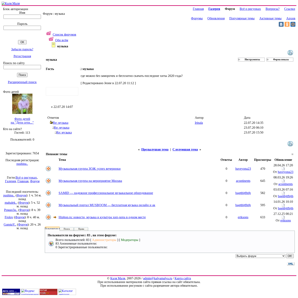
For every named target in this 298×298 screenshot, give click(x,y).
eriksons (243, 217)
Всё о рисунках (26, 177)
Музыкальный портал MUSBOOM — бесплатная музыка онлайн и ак (107, 205)
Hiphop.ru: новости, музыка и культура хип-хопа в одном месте (102, 217)
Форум (35, 181)
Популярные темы (242, 18)
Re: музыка (60, 122)
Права (81, 229)
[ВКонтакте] (281, 24)
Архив (290, 18)
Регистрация (22, 56)
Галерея (10, 181)
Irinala (199, 122)
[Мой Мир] (292, 24)
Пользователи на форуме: (57, 228)
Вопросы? (273, 9)
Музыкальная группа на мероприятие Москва (90, 180)
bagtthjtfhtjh (243, 193)
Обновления (216, 18)
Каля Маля (117, 278)
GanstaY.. (10, 224)
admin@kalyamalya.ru (157, 278)
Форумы (197, 18)
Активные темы (270, 18)
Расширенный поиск (22, 82)
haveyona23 (243, 168)
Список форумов (64, 34)
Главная (22, 181)
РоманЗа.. (10, 210)
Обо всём (61, 40)
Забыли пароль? (22, 49)
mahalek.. (11, 202)
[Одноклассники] (287, 24)
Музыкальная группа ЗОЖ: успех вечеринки (90, 168)
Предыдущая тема (154, 149)
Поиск (67, 229)
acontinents (243, 180)
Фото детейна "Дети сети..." (22, 120)
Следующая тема (185, 149)
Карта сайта (183, 278)
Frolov (9, 217)
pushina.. (22, 163)
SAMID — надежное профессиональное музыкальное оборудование (106, 193)
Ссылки (289, 9)
